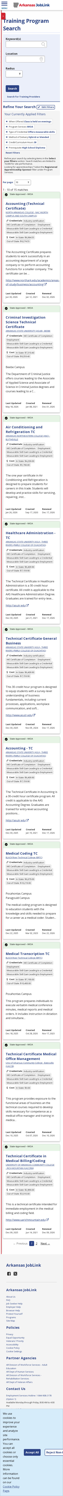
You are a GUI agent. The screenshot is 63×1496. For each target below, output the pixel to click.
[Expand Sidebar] (3, 16)
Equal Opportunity (15, 1337)
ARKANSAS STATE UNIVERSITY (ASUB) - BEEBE (28, 330)
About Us (10, 1296)
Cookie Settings (14, 1351)
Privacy (9, 1334)
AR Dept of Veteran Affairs (19, 1382)
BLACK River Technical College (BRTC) (24, 857)
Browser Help (13, 1310)
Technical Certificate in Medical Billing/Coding (26, 1158)
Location (11, 54)
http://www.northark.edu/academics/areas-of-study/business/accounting (33, 282)
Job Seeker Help (14, 1303)
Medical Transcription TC (28, 953)
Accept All (32, 1452)
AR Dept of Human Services (20, 1371)
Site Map (10, 1320)
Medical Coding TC (22, 853)
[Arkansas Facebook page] (9, 1273)
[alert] (31, 195)
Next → (45, 1243)
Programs (11, 1317)
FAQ (8, 1300)
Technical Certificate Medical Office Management (31, 1056)
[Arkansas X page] (15, 1273)
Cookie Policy (12, 1347)
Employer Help (13, 1306)
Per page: (8, 182)
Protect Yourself (14, 1313)
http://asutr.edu (16, 605)
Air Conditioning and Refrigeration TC (24, 429)
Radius (10, 68)
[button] (4, 5)
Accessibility (12, 1344)
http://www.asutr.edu (19, 715)
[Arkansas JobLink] (31, 5)
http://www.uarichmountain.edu (26, 1220)
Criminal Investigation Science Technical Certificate (26, 322)
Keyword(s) (13, 39)
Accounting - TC (19, 748)
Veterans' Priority (15, 1340)
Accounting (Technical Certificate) (25, 206)
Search (12, 88)
